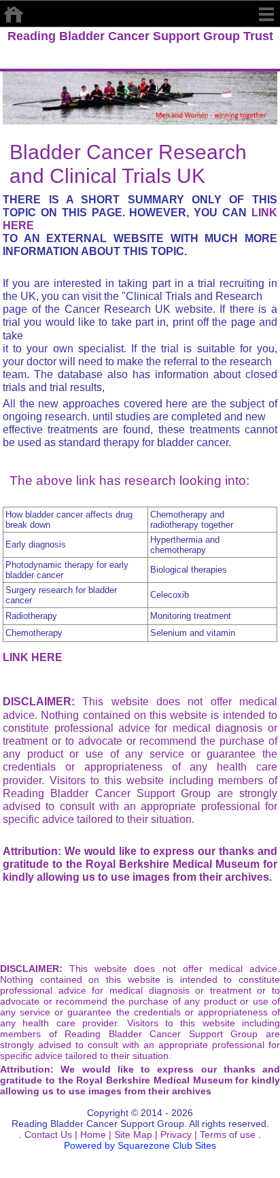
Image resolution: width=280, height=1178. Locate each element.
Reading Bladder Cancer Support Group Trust (140, 36)
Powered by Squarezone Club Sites (140, 1145)
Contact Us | (49, 1134)
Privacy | (177, 1134)
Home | (94, 1134)
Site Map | (134, 1134)
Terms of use (226, 1134)
